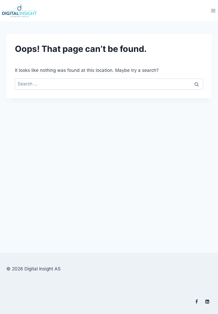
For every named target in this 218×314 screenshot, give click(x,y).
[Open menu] (213, 10)
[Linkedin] (207, 301)
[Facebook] (196, 301)
